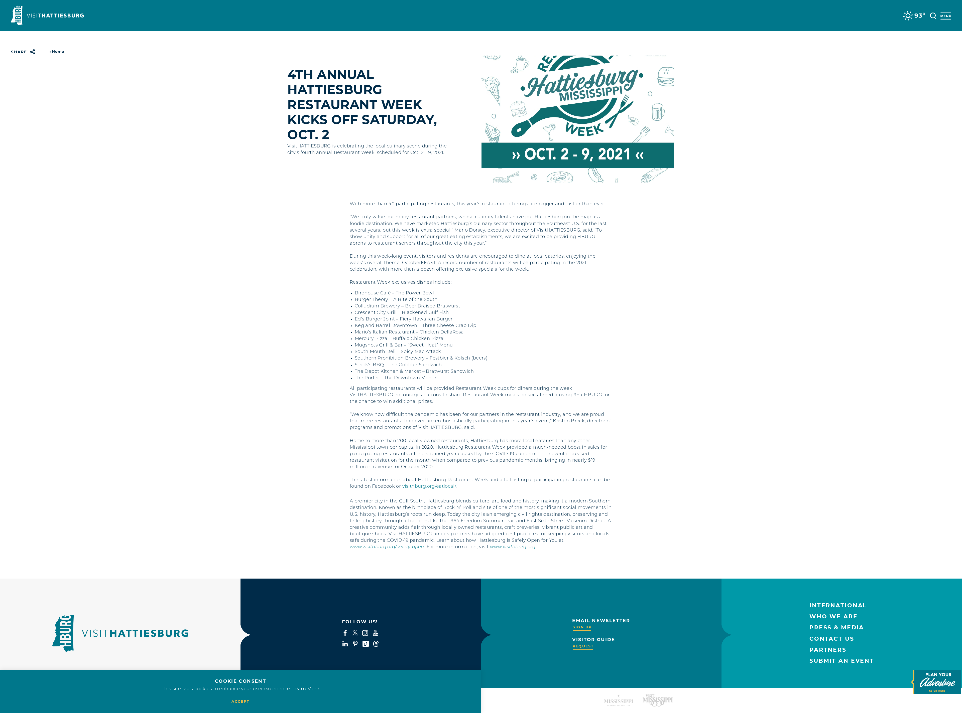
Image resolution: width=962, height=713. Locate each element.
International (838, 605)
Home (58, 51)
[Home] (47, 15)
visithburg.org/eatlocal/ (429, 486)
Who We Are (833, 616)
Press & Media (836, 627)
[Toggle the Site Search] (933, 15)
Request (583, 646)
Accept (240, 701)
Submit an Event (841, 660)
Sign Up (582, 627)
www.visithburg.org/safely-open (387, 547)
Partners (828, 649)
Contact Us (831, 638)
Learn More (305, 689)
